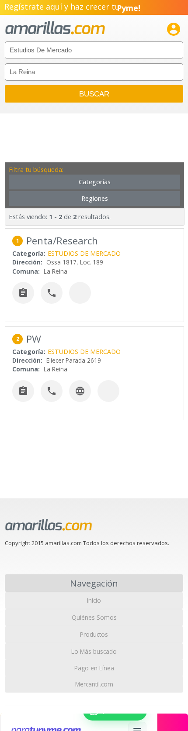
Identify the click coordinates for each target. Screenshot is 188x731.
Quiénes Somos (94, 617)
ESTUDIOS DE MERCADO (84, 253)
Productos (94, 634)
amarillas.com (55, 28)
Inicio (94, 600)
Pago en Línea (94, 668)
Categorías (95, 182)
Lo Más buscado (94, 651)
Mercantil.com (94, 684)
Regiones (94, 198)
